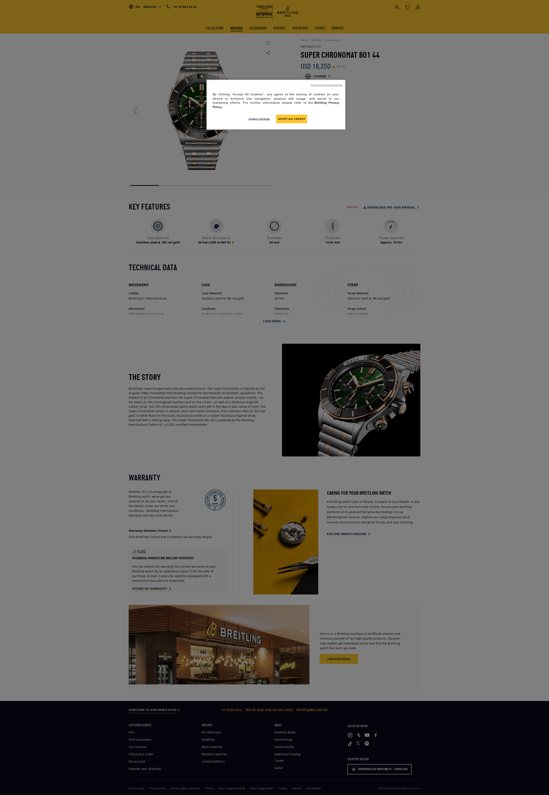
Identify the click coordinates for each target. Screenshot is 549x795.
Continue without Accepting (326, 85)
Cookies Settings (259, 118)
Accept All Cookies (291, 118)
